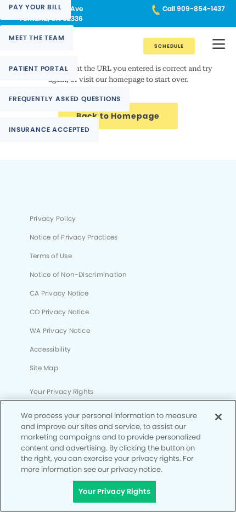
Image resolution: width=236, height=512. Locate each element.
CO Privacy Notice (59, 312)
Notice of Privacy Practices (73, 237)
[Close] (218, 417)
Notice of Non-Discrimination (78, 274)
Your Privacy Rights (61, 391)
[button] (218, 44)
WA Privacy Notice (60, 330)
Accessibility (50, 349)
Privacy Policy (53, 218)
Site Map (44, 368)
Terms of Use (51, 256)
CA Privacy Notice (59, 293)
